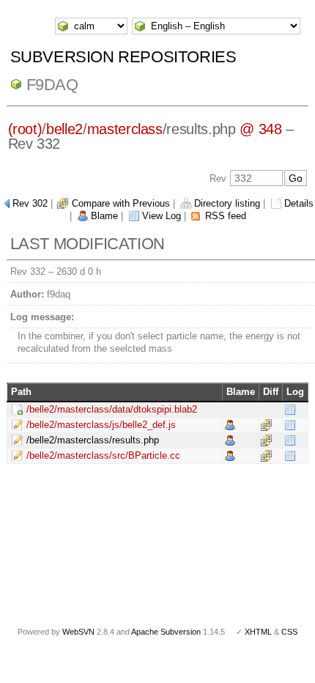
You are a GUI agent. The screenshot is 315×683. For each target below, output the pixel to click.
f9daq (52, 84)
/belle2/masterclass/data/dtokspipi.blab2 (111, 409)
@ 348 (260, 129)
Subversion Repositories (123, 57)
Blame (104, 215)
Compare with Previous (121, 203)
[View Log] (290, 408)
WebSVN (78, 631)
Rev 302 (30, 203)
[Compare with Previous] (266, 423)
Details (299, 203)
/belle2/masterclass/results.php (92, 440)
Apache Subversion (166, 631)
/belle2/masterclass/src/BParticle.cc (103, 455)
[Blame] (230, 423)
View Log (161, 215)
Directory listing (227, 203)
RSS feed (225, 215)
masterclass (125, 129)
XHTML (258, 631)
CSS (289, 631)
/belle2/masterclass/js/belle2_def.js (101, 424)
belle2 (64, 129)
